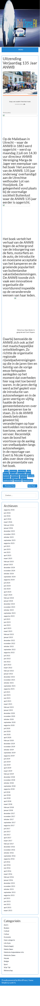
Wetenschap (8, 970)
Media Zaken (8, 949)
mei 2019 (7, 765)
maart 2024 (8, 595)
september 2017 (9, 822)
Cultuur (6, 934)
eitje (28, 471)
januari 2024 (8, 601)
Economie (7, 937)
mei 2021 (7, 698)
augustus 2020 (9, 725)
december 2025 (9, 531)
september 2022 (9, 649)
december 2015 (9, 883)
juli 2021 (7, 692)
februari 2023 (9, 634)
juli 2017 (7, 828)
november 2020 (9, 716)
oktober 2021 (9, 683)
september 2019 (9, 753)
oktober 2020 (9, 719)
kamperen (21, 474)
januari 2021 (8, 710)
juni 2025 (7, 549)
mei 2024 (7, 589)
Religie (6, 961)
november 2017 (9, 816)
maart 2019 (8, 771)
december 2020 (9, 713)
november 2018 (9, 780)
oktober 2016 (9, 853)
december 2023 (9, 604)
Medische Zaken (9, 955)
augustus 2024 (9, 580)
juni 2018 (7, 795)
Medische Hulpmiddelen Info (14, 952)
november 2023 (9, 607)
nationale (23, 476)
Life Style (7, 943)
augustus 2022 (9, 652)
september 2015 (9, 892)
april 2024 (7, 592)
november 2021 (9, 680)
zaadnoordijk (7, 480)
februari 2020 (9, 740)
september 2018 (9, 786)
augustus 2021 (9, 689)
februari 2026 (9, 525)
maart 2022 (8, 668)
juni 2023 (7, 622)
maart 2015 (8, 910)
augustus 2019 (9, 756)
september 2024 (9, 577)
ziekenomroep (28, 480)
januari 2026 (8, 528)
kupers (28, 474)
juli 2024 (7, 583)
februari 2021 (9, 707)
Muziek (6, 958)
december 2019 (9, 743)
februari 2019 (9, 774)
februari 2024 (9, 598)
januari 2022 (8, 674)
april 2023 (7, 628)
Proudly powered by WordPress (14, 980)
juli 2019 (7, 759)
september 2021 (9, 686)
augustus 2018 (9, 789)
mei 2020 (7, 734)
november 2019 (9, 746)
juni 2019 (7, 762)
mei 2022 (7, 662)
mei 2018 (7, 798)
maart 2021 (8, 704)
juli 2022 (7, 656)
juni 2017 (7, 831)
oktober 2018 (9, 783)
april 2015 (7, 907)
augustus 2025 (9, 543)
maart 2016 (8, 874)
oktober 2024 (9, 573)
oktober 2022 (9, 646)
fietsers (6, 474)
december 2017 (9, 813)
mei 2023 (7, 625)
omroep (31, 476)
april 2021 (7, 701)
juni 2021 (7, 695)
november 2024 (9, 571)
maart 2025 (8, 558)
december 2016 (9, 847)
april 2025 (7, 555)
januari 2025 (8, 564)
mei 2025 (7, 552)
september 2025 (9, 540)
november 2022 (9, 643)
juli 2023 (7, 619)
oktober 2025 (9, 537)
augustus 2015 (9, 895)
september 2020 (9, 722)
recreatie (6, 478)
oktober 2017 (9, 819)
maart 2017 (8, 841)
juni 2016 (7, 865)
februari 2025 (9, 561)
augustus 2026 (9, 510)
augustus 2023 (9, 616)
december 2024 (9, 567)
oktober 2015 (9, 889)
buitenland (22, 471)
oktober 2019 (9, 750)
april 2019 (7, 768)
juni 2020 (7, 731)
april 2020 (7, 737)
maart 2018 (8, 804)
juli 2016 (7, 862)
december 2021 (9, 677)
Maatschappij (8, 946)
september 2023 (9, 613)
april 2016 (7, 871)
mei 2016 (7, 868)
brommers (13, 471)
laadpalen (6, 476)
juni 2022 (7, 658)
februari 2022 (9, 671)
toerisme (23, 478)
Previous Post (10, 486)
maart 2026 (8, 522)
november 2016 (9, 850)
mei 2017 (7, 835)
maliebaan (15, 476)
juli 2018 (7, 792)
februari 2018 (9, 807)
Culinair (6, 931)
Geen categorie (9, 940)
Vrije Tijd (7, 967)
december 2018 (9, 777)
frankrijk (13, 474)
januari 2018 (8, 810)
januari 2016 (8, 880)
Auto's (6, 925)
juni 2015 (7, 901)
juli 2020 (7, 728)
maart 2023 (8, 631)
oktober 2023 (9, 610)
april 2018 (7, 801)
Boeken (6, 928)
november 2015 (9, 886)
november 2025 (9, 534)
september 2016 (9, 856)
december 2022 (9, 640)
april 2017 (7, 838)
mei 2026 (7, 516)
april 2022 (7, 665)
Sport (6, 964)
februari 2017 (9, 844)
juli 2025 (7, 546)
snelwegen (15, 478)
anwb (6, 471)
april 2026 (7, 519)
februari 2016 (9, 877)
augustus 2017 (9, 825)
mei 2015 (7, 904)
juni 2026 (7, 513)
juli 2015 (7, 898)
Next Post (31, 486)
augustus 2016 (9, 859)
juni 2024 (7, 586)
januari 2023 (8, 637)
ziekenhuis (17, 480)
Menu (20, 50)
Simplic (4, 983)
